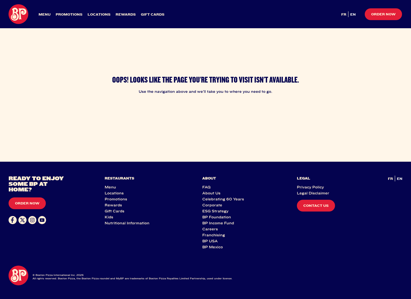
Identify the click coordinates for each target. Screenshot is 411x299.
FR (343, 14)
